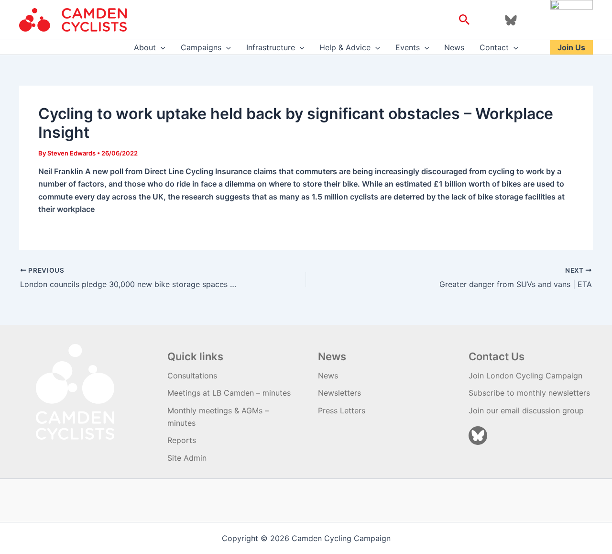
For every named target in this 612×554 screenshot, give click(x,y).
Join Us (571, 47)
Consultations (192, 375)
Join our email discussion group (526, 410)
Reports (181, 440)
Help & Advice (345, 47)
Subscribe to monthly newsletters (529, 393)
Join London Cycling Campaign (525, 375)
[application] (160, 47)
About (145, 47)
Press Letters (341, 410)
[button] (464, 20)
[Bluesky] (511, 20)
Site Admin (187, 458)
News (454, 47)
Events (407, 47)
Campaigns (201, 47)
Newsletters (339, 393)
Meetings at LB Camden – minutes (229, 393)
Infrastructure (270, 47)
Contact (494, 47)
